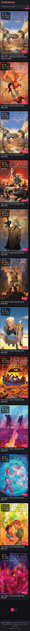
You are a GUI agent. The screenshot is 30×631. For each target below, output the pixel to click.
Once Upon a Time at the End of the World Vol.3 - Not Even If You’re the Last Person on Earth (13, 56)
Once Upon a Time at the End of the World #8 (12, 548)
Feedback (12, 628)
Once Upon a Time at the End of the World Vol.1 (12, 400)
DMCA (18, 628)
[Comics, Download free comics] (11, 2)
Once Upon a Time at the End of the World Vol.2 (12, 106)
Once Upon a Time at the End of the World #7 (12, 597)
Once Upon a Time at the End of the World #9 (12, 499)
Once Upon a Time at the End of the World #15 (12, 155)
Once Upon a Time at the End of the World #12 (12, 303)
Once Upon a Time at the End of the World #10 (12, 450)
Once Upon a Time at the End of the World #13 (12, 254)
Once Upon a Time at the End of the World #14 (12, 205)
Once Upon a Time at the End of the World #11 (12, 352)
